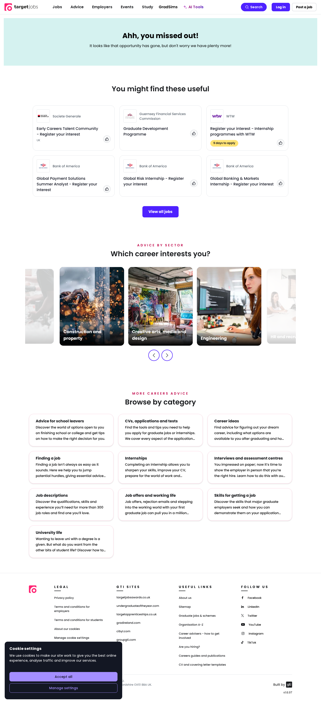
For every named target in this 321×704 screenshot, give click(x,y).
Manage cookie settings (71, 638)
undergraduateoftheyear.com (138, 606)
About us (185, 598)
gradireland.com (129, 623)
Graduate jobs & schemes (197, 616)
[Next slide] (167, 355)
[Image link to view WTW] (216, 116)
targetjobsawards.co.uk (133, 598)
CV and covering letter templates (202, 665)
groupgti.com (126, 640)
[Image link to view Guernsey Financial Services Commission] (130, 116)
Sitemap (185, 607)
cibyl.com (123, 631)
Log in (281, 7)
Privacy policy (64, 598)
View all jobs (160, 211)
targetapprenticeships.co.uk (137, 614)
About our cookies (67, 629)
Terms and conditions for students (78, 620)
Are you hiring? (189, 647)
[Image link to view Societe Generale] (43, 116)
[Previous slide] (154, 355)
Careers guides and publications (202, 656)
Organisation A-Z (191, 625)
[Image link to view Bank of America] (43, 165)
